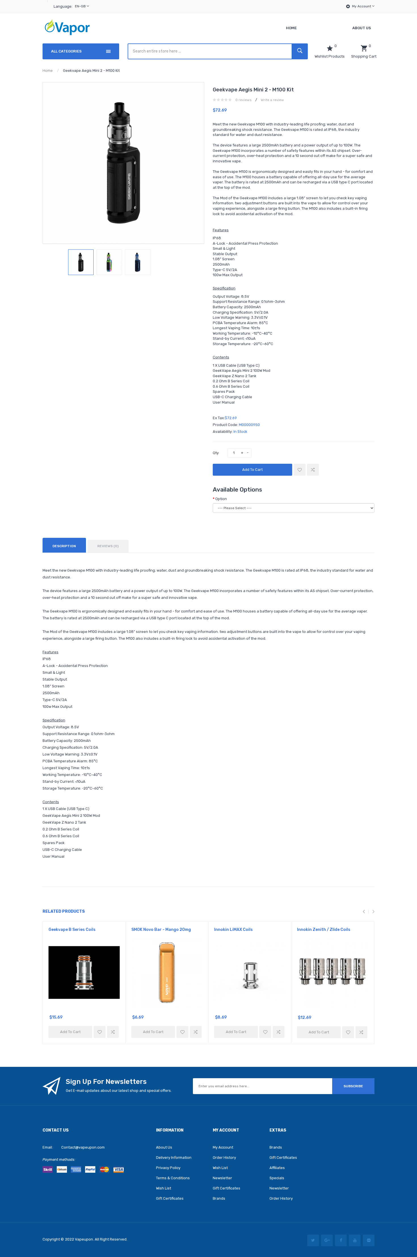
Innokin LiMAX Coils (233, 929)
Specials (276, 1178)
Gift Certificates (170, 1198)
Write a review (272, 100)
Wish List (163, 1188)
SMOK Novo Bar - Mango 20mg (161, 929)
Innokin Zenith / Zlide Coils (323, 929)
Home (48, 70)
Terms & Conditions (173, 1178)
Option (221, 499)
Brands (219, 1198)
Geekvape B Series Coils (72, 929)
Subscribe (353, 1086)
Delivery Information (173, 1157)
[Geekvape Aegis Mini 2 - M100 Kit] (81, 262)
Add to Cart (252, 469)
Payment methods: (59, 1159)
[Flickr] (368, 1240)
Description (64, 546)
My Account (362, 6)
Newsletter (222, 1178)
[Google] (327, 1240)
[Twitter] (313, 1240)
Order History (224, 1157)
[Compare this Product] (313, 470)
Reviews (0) (108, 546)
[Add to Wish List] (300, 470)
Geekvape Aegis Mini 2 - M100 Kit (91, 70)
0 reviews (243, 100)
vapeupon (84, 1239)
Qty (216, 453)
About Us (164, 1147)
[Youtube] (355, 1240)
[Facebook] (341, 1240)
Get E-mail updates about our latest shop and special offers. (119, 1090)
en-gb (81, 6)
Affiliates (277, 1168)
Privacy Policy (168, 1168)
